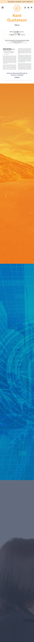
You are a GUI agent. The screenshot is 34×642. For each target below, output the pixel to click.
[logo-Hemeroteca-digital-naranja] (17, 8)
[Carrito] (28, 7)
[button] (2, 7)
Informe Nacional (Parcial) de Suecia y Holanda (17, 74)
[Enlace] (25, 7)
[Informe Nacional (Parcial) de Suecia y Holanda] (17, 49)
